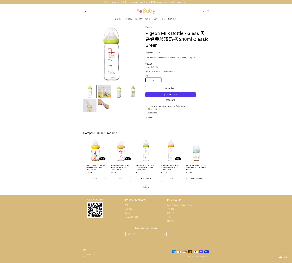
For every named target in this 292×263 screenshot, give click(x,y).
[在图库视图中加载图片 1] (89, 91)
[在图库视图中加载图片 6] (104, 105)
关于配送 (170, 209)
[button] (85, 10)
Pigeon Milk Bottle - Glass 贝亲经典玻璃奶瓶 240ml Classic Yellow (170, 167)
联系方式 (170, 213)
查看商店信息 (153, 113)
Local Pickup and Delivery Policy (180, 205)
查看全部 (146, 187)
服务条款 (170, 221)
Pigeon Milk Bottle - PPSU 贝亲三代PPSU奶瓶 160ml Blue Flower (196, 167)
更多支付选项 (170, 100)
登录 (127, 205)
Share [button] (150, 118)
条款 (169, 217)
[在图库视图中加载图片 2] (104, 91)
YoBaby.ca (194, 256)
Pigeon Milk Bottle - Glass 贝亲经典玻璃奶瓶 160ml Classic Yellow (120, 167)
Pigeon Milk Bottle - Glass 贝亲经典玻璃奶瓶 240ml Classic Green (145, 167)
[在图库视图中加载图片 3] (118, 91)
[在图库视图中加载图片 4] (133, 91)
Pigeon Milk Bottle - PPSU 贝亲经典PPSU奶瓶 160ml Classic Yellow (96, 167)
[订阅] (163, 234)
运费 (155, 67)
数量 (147, 76)
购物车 (127, 213)
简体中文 (89, 254)
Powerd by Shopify (203, 256)
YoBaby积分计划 (131, 217)
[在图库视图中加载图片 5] (89, 105)
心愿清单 (128, 209)
